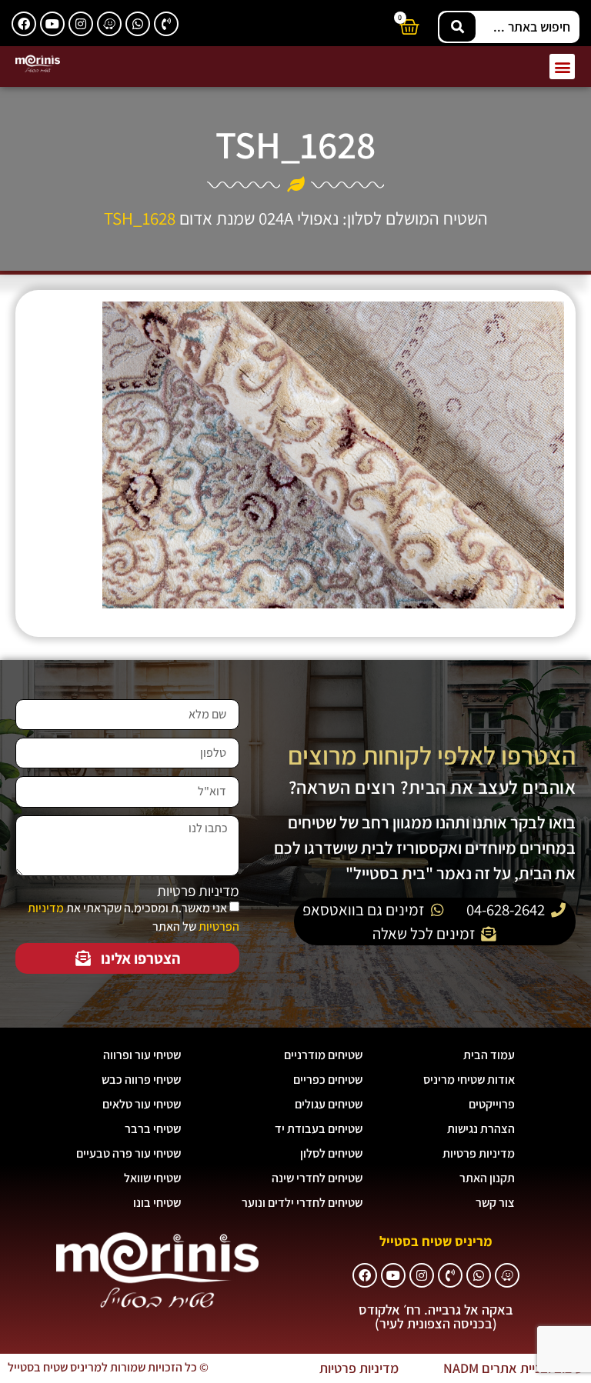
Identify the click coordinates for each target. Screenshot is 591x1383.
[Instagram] (80, 24)
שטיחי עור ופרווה (142, 1055)
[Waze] (109, 24)
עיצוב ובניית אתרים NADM (513, 1368)
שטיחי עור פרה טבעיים (128, 1153)
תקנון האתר (487, 1178)
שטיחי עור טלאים (141, 1104)
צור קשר (495, 1203)
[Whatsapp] (137, 24)
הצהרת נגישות (481, 1129)
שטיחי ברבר (153, 1129)
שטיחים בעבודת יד (318, 1129)
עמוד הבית (489, 1055)
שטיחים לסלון (331, 1153)
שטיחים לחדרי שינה (317, 1178)
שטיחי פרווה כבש (141, 1079)
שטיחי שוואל (152, 1178)
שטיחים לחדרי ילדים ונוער (302, 1203)
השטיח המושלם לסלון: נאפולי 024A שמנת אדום (333, 218)
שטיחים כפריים (327, 1079)
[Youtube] (52, 24)
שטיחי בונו (157, 1203)
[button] (562, 66)
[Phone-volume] (166, 24)
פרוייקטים (492, 1104)
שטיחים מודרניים (323, 1055)
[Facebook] (24, 24)
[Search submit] (457, 27)
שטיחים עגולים (328, 1104)
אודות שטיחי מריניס (469, 1079)
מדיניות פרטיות (198, 891)
